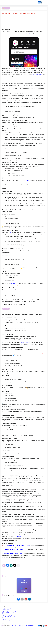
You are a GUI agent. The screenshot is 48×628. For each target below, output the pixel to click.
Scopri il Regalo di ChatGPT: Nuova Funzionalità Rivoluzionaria (17, 545)
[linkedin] (29, 599)
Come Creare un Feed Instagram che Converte (13, 553)
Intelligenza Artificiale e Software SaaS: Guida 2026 (8, 609)
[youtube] (25, 599)
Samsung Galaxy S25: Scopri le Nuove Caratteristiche (15, 549)
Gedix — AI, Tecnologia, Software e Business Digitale (23, 625)
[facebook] (18, 599)
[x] (22, 599)
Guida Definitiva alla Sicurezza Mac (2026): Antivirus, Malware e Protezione (9, 620)
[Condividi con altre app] (18, 565)
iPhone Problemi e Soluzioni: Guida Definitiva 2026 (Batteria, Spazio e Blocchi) (9, 612)
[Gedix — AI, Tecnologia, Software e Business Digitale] (40, 3)
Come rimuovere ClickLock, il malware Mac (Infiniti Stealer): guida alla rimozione (8, 616)
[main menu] (2, 3)
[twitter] (41, 626)
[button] (7, 565)
